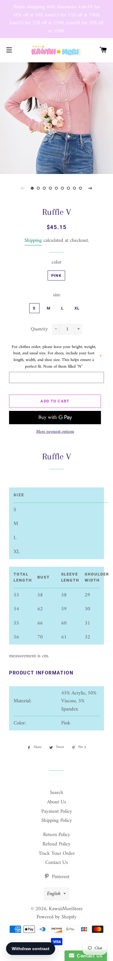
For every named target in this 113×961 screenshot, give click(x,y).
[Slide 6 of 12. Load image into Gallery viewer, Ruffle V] (63, 188)
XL (77, 308)
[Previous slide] (23, 188)
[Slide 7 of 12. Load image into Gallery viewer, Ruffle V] (69, 188)
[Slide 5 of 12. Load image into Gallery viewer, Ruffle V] (57, 188)
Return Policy (56, 834)
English (54, 893)
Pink (56, 275)
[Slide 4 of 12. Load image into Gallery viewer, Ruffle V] (51, 188)
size (56, 295)
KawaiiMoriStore (66, 908)
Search (56, 792)
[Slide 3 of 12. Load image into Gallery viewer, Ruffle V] (45, 188)
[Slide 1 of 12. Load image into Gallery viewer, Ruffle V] (33, 188)
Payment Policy (56, 811)
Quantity (39, 329)
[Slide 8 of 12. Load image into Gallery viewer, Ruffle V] (75, 188)
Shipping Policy (56, 820)
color (56, 262)
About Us (56, 802)
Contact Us (56, 862)
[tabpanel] (56, 117)
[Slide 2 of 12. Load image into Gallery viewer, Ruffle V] (39, 188)
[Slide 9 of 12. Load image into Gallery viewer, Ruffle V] (81, 188)
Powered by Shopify (56, 917)
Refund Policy (56, 844)
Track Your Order (57, 853)
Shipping (33, 240)
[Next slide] (90, 188)
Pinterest (59, 876)
